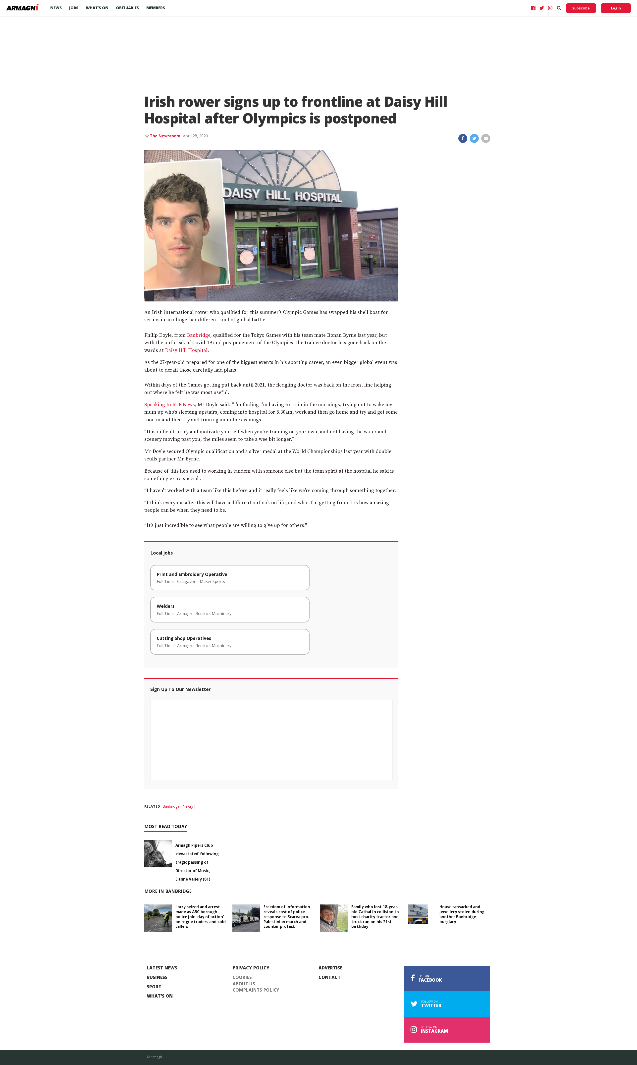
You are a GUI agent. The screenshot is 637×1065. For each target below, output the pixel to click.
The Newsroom (165, 136)
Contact (329, 977)
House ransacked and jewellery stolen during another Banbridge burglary (461, 914)
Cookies (242, 977)
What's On (160, 996)
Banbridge (198, 335)
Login (616, 8)
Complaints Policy (256, 990)
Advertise (330, 968)
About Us (244, 984)
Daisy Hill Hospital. (187, 350)
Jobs (73, 7)
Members (155, 7)
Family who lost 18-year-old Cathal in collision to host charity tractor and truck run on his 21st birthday (375, 916)
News (56, 7)
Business (157, 977)
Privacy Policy (251, 968)
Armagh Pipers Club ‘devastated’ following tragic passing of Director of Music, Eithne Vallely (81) (197, 862)
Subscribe (581, 8)
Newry (188, 806)
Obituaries (127, 7)
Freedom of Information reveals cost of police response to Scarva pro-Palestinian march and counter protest (287, 916)
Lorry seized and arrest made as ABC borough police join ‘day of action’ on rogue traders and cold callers (200, 916)
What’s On (97, 7)
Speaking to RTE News (169, 405)
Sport (154, 987)
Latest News (162, 968)
